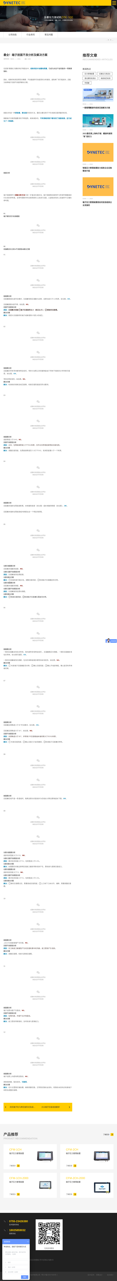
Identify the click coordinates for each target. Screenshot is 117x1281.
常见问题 (49, 35)
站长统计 (110, 1275)
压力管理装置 (89, 74)
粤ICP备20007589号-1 (49, 1275)
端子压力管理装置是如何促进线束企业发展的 (97, 203)
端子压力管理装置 (16, 1151)
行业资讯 (31, 35)
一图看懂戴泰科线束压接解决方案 (96, 108)
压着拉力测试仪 (104, 74)
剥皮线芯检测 (105, 78)
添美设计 (99, 1275)
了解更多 (106, 1134)
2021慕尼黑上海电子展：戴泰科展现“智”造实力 (97, 135)
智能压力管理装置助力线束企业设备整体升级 (97, 169)
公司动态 (12, 35)
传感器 (87, 83)
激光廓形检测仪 (90, 78)
